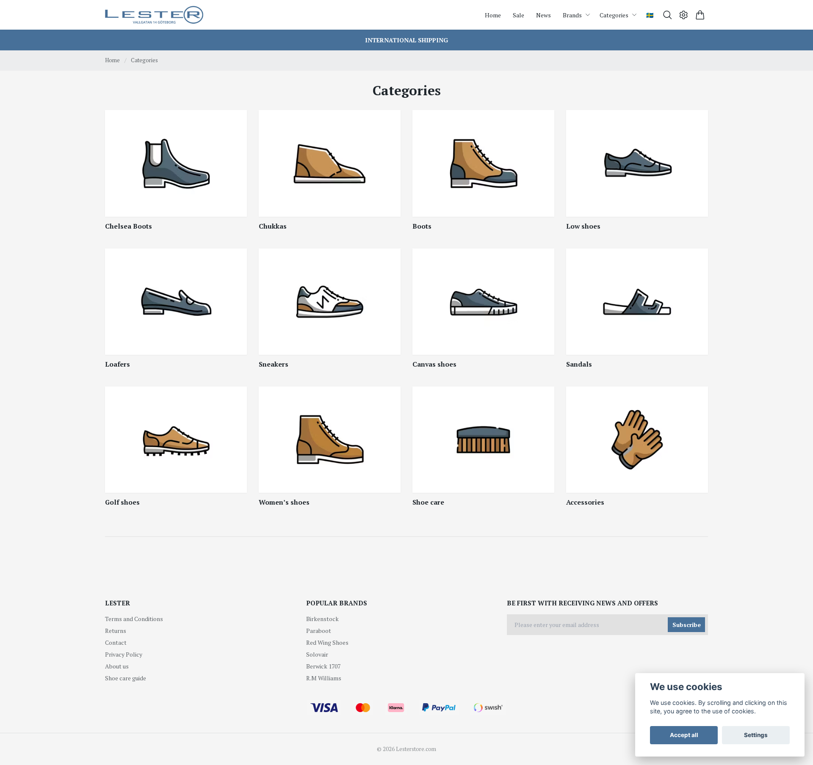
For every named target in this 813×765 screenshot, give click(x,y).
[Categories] (176, 163)
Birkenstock (322, 619)
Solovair (317, 654)
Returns (115, 631)
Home (112, 60)
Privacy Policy (123, 654)
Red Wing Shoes (327, 642)
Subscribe (686, 625)
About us (117, 666)
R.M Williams (323, 678)
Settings (756, 735)
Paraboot (318, 631)
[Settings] (683, 15)
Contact (116, 642)
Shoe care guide (125, 678)
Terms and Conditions (134, 619)
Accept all (684, 735)
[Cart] (700, 15)
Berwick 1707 (323, 666)
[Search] (667, 15)
